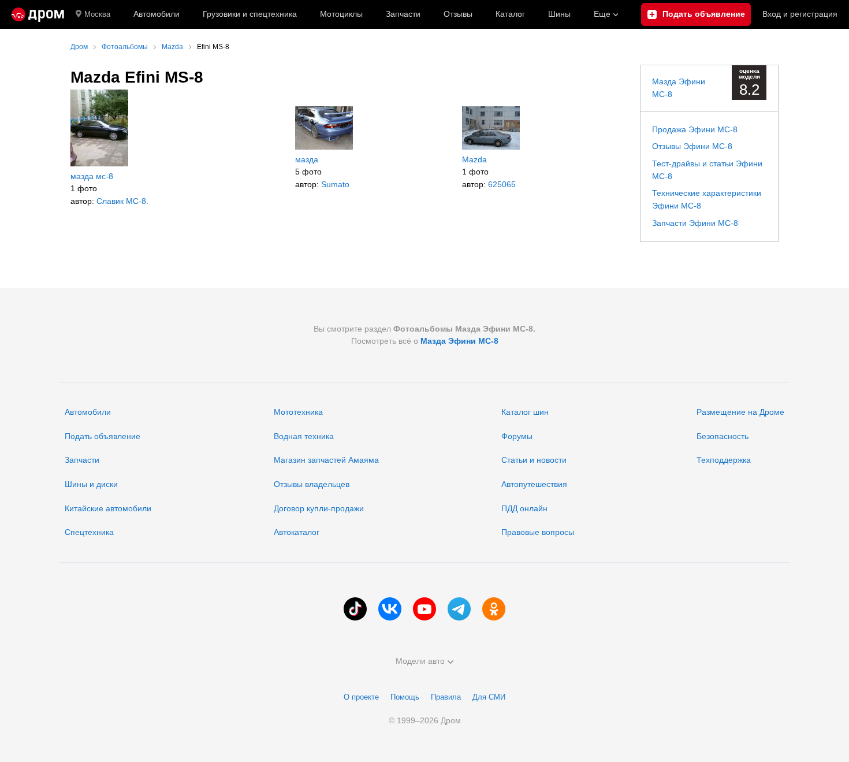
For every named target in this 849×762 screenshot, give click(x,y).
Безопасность (723, 436)
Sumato (335, 184)
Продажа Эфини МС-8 (695, 129)
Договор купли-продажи (319, 508)
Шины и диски (91, 484)
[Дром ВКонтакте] (389, 608)
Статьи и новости (534, 459)
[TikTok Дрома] (355, 608)
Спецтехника (89, 532)
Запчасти (403, 13)
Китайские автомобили (108, 508)
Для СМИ (488, 697)
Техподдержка (724, 459)
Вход (799, 13)
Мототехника (298, 412)
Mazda (474, 159)
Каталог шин (525, 412)
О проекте (361, 697)
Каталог (510, 13)
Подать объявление (102, 436)
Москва (97, 14)
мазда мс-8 (91, 176)
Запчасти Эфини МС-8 (695, 223)
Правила (446, 697)
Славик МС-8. (122, 201)
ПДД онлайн (524, 508)
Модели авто (420, 661)
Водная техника (304, 436)
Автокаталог (296, 532)
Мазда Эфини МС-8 (459, 340)
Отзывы (458, 13)
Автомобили (156, 13)
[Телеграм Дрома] (459, 608)
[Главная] (38, 14)
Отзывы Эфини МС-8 (692, 146)
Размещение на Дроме (740, 412)
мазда (306, 159)
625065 (502, 184)
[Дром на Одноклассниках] (493, 608)
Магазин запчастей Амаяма (326, 459)
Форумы (517, 436)
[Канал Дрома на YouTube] (424, 608)
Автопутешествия (534, 484)
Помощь (404, 697)
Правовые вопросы (537, 532)
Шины (559, 13)
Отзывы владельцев (311, 484)
